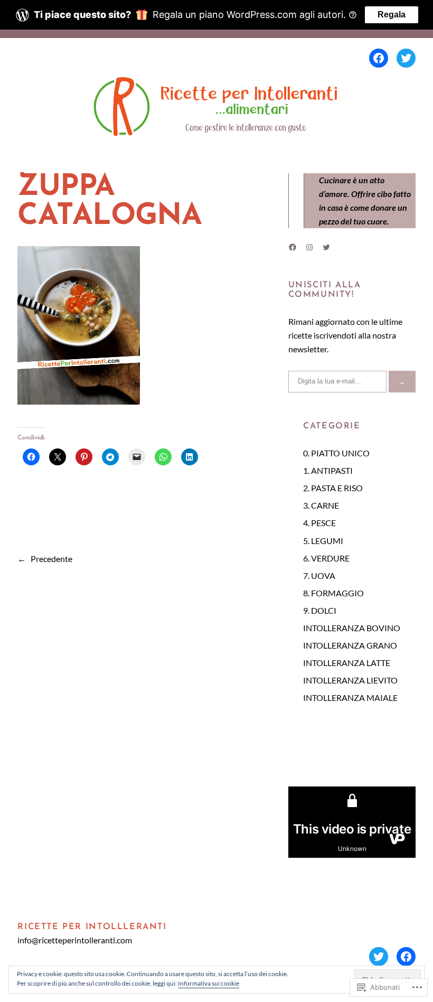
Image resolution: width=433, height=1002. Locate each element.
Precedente (51, 559)
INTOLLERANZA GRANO (350, 645)
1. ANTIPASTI (328, 470)
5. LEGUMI (323, 541)
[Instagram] (309, 247)
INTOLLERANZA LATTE (346, 663)
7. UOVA (319, 575)
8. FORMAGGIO (333, 593)
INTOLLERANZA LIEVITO (350, 680)
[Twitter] (406, 58)
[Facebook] (378, 58)
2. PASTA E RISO (333, 488)
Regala (392, 14)
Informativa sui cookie (208, 983)
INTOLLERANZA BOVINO (351, 628)
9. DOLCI (319, 610)
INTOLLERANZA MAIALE (350, 697)
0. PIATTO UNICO (336, 453)
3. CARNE (321, 505)
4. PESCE (319, 523)
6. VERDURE (326, 558)
